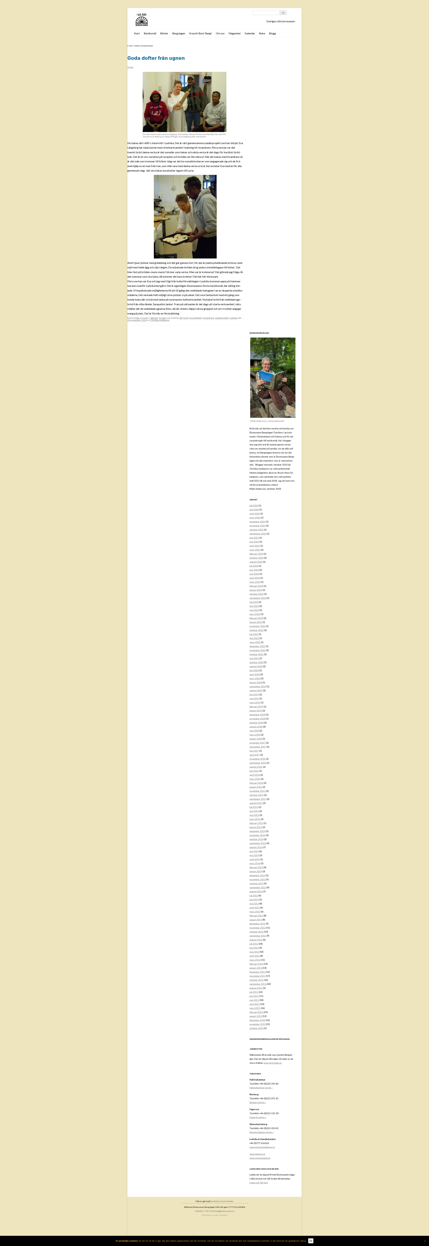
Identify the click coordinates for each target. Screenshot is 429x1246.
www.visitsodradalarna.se (262, 1147)
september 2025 (258, 533)
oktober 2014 (256, 839)
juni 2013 (254, 899)
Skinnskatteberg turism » (262, 1132)
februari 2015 (256, 823)
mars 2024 (255, 582)
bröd (185, 318)
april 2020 (255, 674)
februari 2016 (256, 783)
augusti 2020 (256, 666)
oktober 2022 (256, 630)
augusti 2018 (256, 726)
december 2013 (257, 875)
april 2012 (255, 956)
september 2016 (258, 763)
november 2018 (257, 718)
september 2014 (258, 843)
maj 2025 (254, 541)
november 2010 (257, 1024)
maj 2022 (254, 638)
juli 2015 (254, 807)
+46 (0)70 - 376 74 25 (204, 1211)
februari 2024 (256, 586)
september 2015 (258, 799)
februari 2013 (256, 915)
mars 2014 (255, 863)
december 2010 (257, 1020)
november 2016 (257, 759)
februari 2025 (256, 553)
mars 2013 (255, 911)
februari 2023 (256, 618)
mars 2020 (255, 678)
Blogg (272, 33)
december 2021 (257, 646)
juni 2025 (254, 537)
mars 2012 (255, 960)
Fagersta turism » (258, 1117)
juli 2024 (254, 566)
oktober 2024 (256, 557)
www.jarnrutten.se (273, 1063)
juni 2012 (254, 947)
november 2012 (257, 927)
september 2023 (258, 598)
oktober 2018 (256, 722)
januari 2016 (256, 787)
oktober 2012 (256, 931)
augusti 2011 (256, 988)
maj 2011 (254, 1000)
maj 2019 (254, 698)
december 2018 (257, 714)
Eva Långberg (195, 318)
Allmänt (154, 318)
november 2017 (257, 742)
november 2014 (257, 835)
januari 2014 (256, 871)
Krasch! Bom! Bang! (200, 33)
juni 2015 (254, 811)
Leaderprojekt (222, 318)
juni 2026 (254, 509)
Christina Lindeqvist (159, 320)
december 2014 (257, 831)
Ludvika (233, 318)
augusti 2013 (256, 891)
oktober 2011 (256, 980)
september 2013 (258, 887)
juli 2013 (254, 895)
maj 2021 (254, 658)
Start (137, 33)
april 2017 (255, 754)
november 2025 (257, 525)
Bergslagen (178, 33)
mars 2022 (255, 642)
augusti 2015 (256, 803)
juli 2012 (254, 943)
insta (222, 1201)
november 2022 (257, 626)
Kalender (250, 33)
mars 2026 (255, 517)
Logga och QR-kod (259, 1182)
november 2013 (257, 879)
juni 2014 (254, 851)
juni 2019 (254, 694)
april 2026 (255, 513)
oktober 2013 (256, 883)
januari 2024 (256, 590)
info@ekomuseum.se (224, 1211)
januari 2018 (256, 738)
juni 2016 (254, 771)
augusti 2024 (256, 562)
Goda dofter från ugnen (156, 58)
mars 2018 (255, 734)
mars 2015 (255, 819)
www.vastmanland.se (260, 1158)
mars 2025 (255, 549)
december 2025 (257, 521)
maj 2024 (254, 574)
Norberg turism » (258, 1102)
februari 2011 (256, 1012)
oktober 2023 (256, 594)
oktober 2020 (256, 662)
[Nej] (424, 1241)
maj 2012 (254, 951)
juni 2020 (254, 670)
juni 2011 (254, 996)
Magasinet (235, 33)
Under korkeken (220, 1215)
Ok (310, 1240)
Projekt (162, 318)
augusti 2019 (256, 690)
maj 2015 (254, 815)
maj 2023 (254, 610)
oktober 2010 (256, 1028)
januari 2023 (256, 622)
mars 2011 (255, 1008)
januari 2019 (256, 710)
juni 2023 (254, 606)
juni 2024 (254, 570)
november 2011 (257, 976)
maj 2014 (254, 855)
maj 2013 (254, 903)
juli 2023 (254, 602)
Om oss (220, 33)
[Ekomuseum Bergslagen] (158, 20)
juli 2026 (254, 505)
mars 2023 (255, 614)
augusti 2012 (256, 939)
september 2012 (258, 935)
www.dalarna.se (257, 1154)
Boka (262, 33)
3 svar (130, 67)
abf (180, 318)
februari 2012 (256, 964)
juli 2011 (254, 992)
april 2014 (255, 859)
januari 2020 (256, 682)
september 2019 (258, 686)
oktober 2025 (256, 529)
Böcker (164, 33)
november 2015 (257, 791)
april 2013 (255, 907)
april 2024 (255, 578)
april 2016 (255, 775)
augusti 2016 (256, 767)
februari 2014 (256, 867)
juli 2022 (254, 634)
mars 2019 (255, 702)
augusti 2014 (256, 847)
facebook (214, 1201)
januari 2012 (256, 968)
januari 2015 (256, 827)
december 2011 (257, 972)
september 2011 (258, 984)
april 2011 (255, 1004)
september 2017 (258, 746)
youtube (229, 1201)
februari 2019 (256, 706)
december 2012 (257, 923)
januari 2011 (256, 1016)
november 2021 (257, 650)
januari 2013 (256, 919)
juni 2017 (254, 750)
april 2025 (255, 545)
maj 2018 (254, 730)
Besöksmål (150, 33)
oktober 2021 (256, 654)
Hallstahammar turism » (261, 1087)
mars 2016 (255, 779)
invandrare (208, 318)
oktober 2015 (256, 795)
